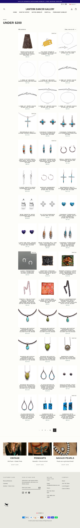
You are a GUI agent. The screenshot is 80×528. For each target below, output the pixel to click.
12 (50, 430)
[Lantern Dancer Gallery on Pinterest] (29, 493)
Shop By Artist (24, 12)
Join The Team (65, 483)
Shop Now (15, 464)
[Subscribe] (39, 488)
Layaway (5, 483)
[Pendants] (40, 449)
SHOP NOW (65, 464)
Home (4, 19)
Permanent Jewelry (60, 12)
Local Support (65, 486)
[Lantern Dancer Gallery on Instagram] (23, 493)
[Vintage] (15, 449)
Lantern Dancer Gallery (40, 9)
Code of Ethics (66, 488)
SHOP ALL (48, 12)
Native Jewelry (37, 12)
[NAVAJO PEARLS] (65, 449)
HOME (15, 12)
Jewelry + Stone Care (8, 486)
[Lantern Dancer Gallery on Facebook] (26, 493)
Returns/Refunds (7, 480)
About (63, 480)
